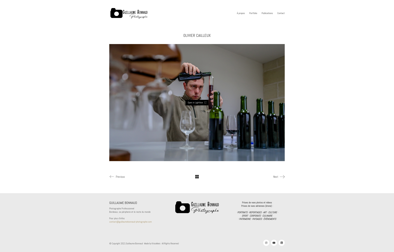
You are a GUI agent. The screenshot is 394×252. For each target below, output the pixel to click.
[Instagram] (266, 243)
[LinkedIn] (282, 243)
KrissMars (156, 243)
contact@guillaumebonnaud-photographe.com (130, 221)
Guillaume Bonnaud (134, 243)
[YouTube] (274, 243)
